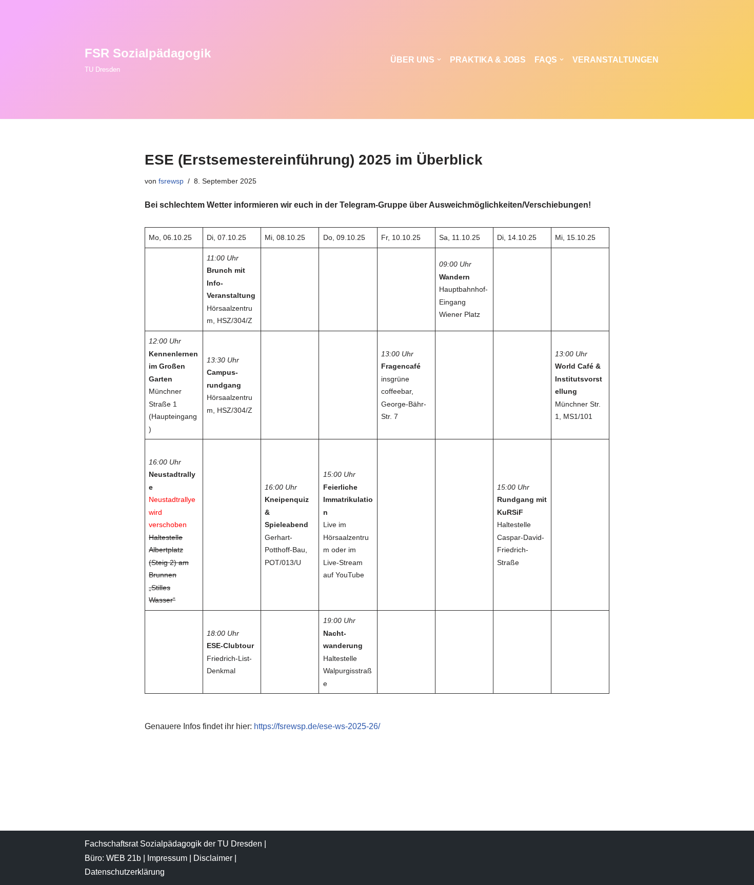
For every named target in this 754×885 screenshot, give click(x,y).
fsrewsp (171, 181)
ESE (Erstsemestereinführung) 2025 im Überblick (314, 160)
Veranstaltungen (615, 59)
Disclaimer (212, 858)
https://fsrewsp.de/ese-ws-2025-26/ (317, 726)
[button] (439, 59)
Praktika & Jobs (488, 59)
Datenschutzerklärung (125, 872)
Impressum (167, 858)
